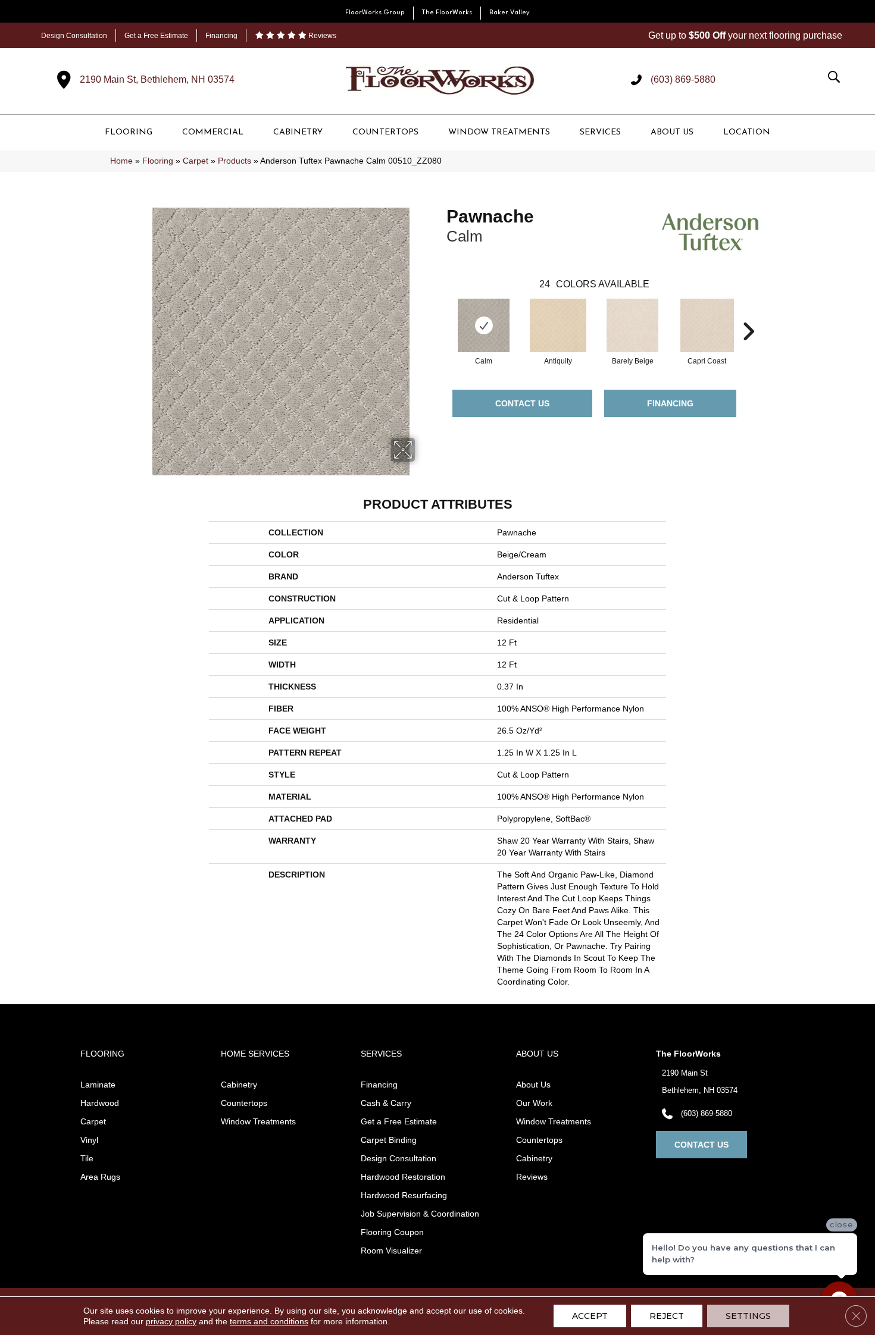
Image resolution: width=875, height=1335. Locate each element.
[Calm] (483, 325)
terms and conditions (269, 1321)
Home (121, 160)
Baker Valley (509, 13)
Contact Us (522, 403)
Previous (440, 313)
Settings (748, 1316)
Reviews (321, 36)
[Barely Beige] (632, 325)
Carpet (195, 160)
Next (748, 313)
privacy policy (171, 1321)
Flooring (157, 160)
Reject (666, 1316)
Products (234, 160)
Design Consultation (74, 36)
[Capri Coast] (707, 325)
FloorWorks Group (375, 13)
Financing (221, 36)
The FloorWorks (447, 13)
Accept (590, 1316)
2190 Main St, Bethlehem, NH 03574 (157, 79)
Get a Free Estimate (156, 36)
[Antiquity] (558, 325)
